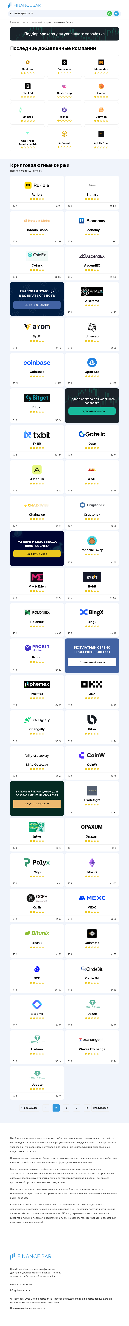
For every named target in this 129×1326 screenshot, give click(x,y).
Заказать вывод (37, 553)
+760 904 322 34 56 (21, 1284)
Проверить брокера (92, 662)
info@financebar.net (20, 1290)
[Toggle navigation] (116, 5)
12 (87, 1107)
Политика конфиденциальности (27, 1308)
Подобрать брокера (92, 411)
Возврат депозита (21, 13)
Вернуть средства (37, 304)
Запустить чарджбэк (37, 803)
